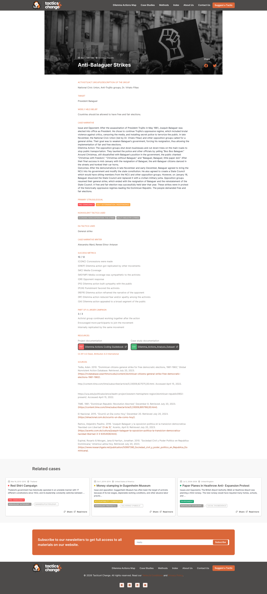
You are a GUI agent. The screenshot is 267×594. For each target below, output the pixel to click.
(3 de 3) (106, 427)
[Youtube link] (145, 585)
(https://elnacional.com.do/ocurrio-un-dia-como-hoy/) (106, 417)
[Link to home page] (53, 5)
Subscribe (220, 542)
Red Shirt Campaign (23, 485)
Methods (164, 5)
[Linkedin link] (137, 585)
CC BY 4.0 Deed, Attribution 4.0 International (98, 354)
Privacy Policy (175, 575)
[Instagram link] (129, 585)
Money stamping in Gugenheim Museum (123, 485)
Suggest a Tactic (224, 5)
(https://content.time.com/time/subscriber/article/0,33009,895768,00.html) (117, 407)
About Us (189, 5)
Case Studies (148, 5)
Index (176, 5)
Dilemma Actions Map (124, 5)
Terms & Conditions (152, 575)
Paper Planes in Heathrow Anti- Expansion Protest (215, 485)
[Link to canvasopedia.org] (36, 5)
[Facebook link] (122, 585)
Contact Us (204, 5)
